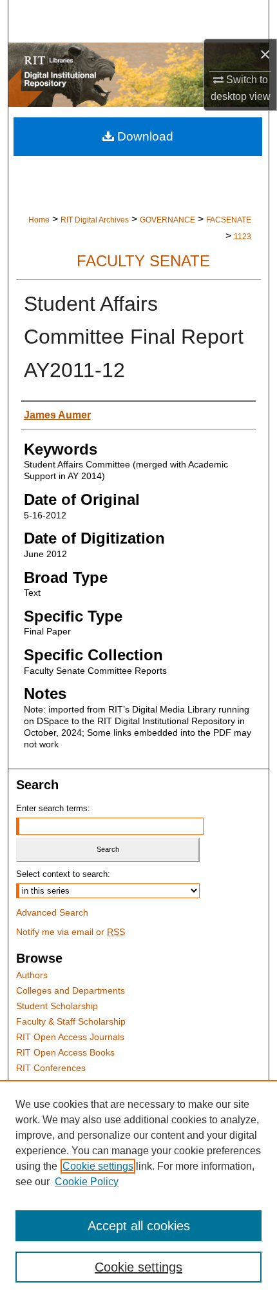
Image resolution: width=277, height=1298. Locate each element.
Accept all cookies (139, 1226)
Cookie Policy (87, 1181)
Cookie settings (97, 1166)
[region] (138, 1189)
